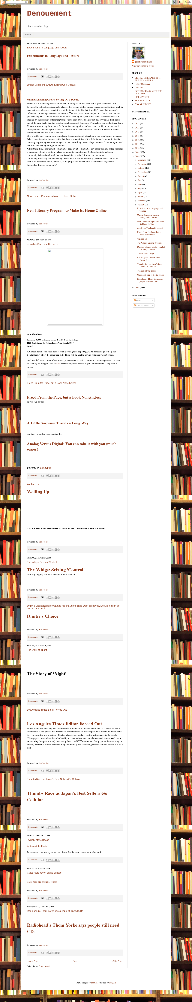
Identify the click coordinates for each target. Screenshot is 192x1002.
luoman (94, 982)
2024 (137, 123)
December (142, 159)
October (141, 167)
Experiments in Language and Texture (47, 47)
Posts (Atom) (44, 966)
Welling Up (33, 484)
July (140, 180)
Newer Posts (33, 961)
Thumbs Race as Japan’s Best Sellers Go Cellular (53, 779)
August (141, 176)
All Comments (142, 305)
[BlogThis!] (49, 76)
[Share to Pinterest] (58, 76)
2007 (137, 287)
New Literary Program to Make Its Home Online (52, 196)
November (142, 163)
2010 (137, 148)
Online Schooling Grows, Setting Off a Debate (51, 85)
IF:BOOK (139, 87)
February (142, 200)
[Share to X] (52, 76)
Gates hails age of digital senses (44, 872)
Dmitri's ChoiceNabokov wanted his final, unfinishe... (151, 248)
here (58, 363)
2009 (137, 152)
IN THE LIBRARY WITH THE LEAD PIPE (148, 92)
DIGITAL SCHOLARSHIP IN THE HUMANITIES (148, 79)
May (140, 188)
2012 (137, 139)
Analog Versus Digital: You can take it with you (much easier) (72, 446)
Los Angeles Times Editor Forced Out (47, 709)
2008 (137, 156)
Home (28, 34)
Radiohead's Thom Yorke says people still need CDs (55, 911)
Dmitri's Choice (42, 616)
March (141, 196)
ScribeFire (43, 68)
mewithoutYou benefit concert (42, 244)
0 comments (33, 76)
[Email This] (47, 76)
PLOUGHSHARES (143, 104)
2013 (137, 135)
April (140, 192)
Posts (138, 300)
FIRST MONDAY (142, 83)
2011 (137, 144)
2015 (137, 131)
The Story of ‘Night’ (37, 650)
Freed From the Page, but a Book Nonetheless (51, 383)
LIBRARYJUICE (142, 97)
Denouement (49, 13)
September (142, 172)
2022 (137, 127)
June (140, 184)
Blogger (112, 982)
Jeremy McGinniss (143, 61)
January (141, 204)
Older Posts (117, 961)
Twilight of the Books (38, 840)
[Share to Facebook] (55, 76)
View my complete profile (143, 65)
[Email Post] (42, 76)
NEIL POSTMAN (142, 100)
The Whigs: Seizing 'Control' (42, 562)
